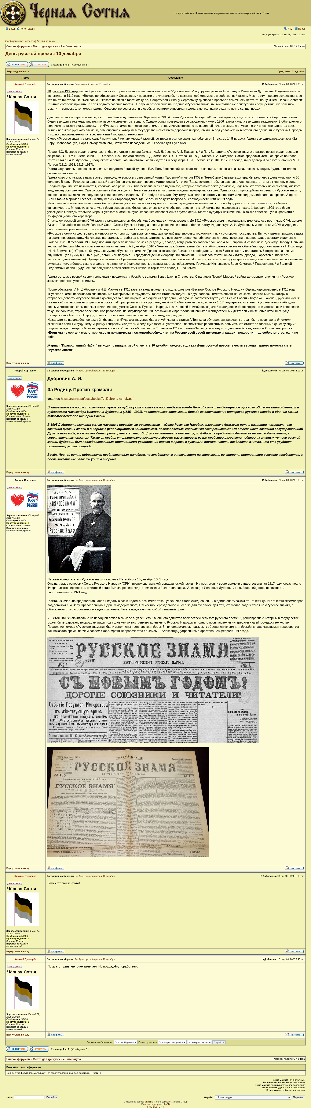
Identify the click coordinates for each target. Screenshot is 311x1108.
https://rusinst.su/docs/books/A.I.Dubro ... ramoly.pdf (97, 398)
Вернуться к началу (17, 363)
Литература (73, 46)
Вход (11, 28)
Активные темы (46, 41)
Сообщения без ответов (20, 41)
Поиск (301, 28)
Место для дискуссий (47, 46)
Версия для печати (18, 71)
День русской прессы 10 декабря (43, 53)
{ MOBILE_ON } (155, 1106)
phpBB (148, 1101)
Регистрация (27, 28)
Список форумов (18, 46)
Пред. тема (284, 71)
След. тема (298, 71)
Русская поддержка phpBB (155, 1104)
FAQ (289, 28)
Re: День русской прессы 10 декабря (95, 370)
